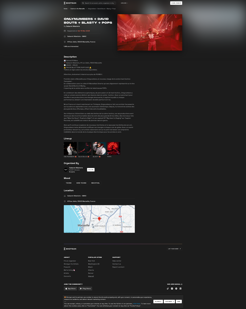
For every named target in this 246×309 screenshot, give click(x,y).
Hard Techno (81, 183)
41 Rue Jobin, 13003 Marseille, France (81, 201)
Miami (90, 267)
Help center (116, 261)
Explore (123, 3)
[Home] (70, 3)
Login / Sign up (176, 3)
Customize (168, 301)
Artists (66, 273)
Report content (118, 267)
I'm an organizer (70, 261)
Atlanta (91, 270)
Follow (90, 169)
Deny (178, 301)
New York (91, 261)
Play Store (87, 288)
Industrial (95, 183)
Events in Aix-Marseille (78, 9)
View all (91, 276)
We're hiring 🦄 (69, 270)
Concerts (67, 276)
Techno (69, 183)
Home (65, 9)
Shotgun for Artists (71, 264)
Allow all (158, 301)
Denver (90, 273)
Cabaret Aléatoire (73, 26)
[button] (91, 169)
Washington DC (93, 264)
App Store (71, 288)
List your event (173, 249)
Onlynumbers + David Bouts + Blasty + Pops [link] (102, 9)
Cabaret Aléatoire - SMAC (76, 196)
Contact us (116, 264)
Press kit (67, 267)
